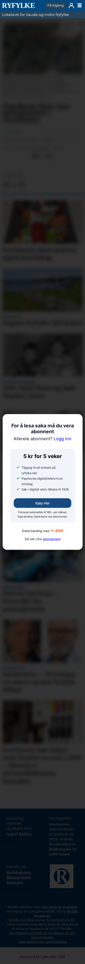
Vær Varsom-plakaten (59, 907)
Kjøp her (42, 503)
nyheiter (13, 175)
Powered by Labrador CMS (42, 957)
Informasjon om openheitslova (42, 942)
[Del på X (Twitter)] (42, 156)
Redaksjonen (18, 872)
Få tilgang (55, 5)
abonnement (52, 539)
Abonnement (18, 877)
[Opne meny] (79, 5)
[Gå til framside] (21, 5)
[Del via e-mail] (49, 156)
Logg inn (71, 5)
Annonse (14, 882)
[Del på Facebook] (35, 156)
